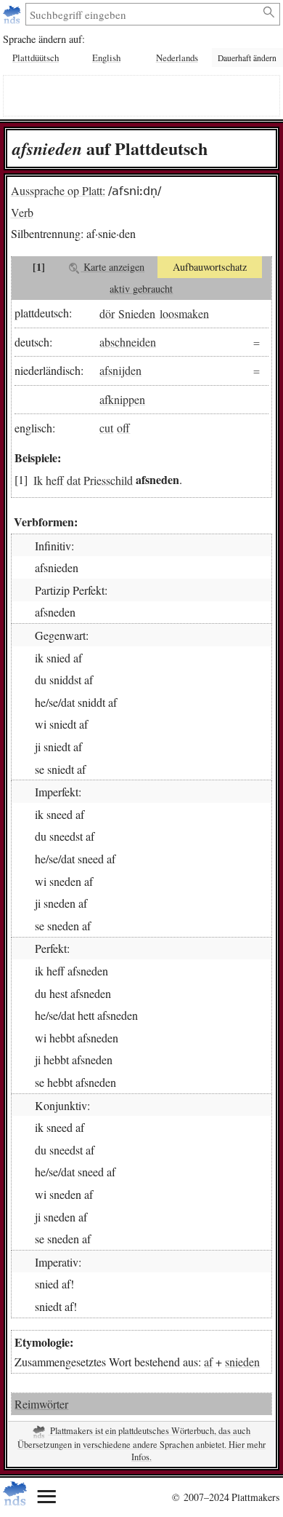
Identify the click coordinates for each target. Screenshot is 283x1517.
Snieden (136, 312)
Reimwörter (41, 1403)
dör (107, 312)
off (123, 427)
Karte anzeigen (112, 267)
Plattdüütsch (35, 57)
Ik (38, 479)
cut (106, 427)
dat (74, 479)
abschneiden (127, 341)
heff (55, 479)
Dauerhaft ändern (247, 57)
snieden (242, 1361)
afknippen (122, 399)
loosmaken (184, 312)
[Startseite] (13, 14)
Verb (22, 212)
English (106, 57)
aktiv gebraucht (141, 289)
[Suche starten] (269, 12)
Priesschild (108, 479)
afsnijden (120, 370)
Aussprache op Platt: (58, 190)
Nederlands (177, 57)
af (208, 1361)
